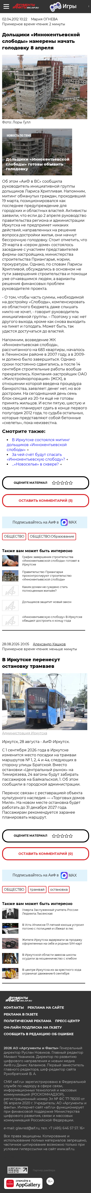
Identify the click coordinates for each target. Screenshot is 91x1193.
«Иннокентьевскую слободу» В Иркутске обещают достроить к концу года (52, 618)
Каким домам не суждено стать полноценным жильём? (45, 588)
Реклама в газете (21, 1014)
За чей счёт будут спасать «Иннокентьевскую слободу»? (36, 457)
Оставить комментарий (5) (46, 501)
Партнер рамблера (44, 1170)
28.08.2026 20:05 (15, 644)
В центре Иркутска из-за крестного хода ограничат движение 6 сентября (51, 971)
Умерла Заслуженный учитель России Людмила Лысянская (50, 911)
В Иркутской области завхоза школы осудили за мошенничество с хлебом (49, 956)
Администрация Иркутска (24, 733)
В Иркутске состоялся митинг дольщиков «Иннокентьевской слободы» (38, 445)
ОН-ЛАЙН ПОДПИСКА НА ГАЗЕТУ (33, 1027)
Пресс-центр (67, 1021)
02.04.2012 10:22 (14, 19)
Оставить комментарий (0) (45, 854)
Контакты (14, 1007)
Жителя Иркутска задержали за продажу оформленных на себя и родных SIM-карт (52, 941)
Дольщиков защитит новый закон (46, 602)
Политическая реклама (27, 1021)
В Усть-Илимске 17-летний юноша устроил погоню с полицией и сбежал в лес (53, 926)
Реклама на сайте (46, 1007)
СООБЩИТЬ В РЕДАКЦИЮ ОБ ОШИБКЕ (39, 1034)
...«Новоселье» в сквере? (35, 464)
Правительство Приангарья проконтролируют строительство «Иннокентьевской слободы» (47, 575)
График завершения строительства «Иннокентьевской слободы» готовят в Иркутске (50, 560)
